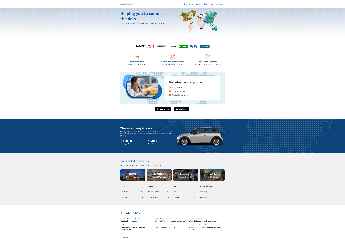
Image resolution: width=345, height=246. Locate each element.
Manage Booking (201, 4)
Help (211, 4)
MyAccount (220, 4)
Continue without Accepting (27, 217)
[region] (18, 230)
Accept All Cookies (18, 229)
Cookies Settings (18, 239)
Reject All (18, 234)
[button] (163, 109)
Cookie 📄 (16, 225)
